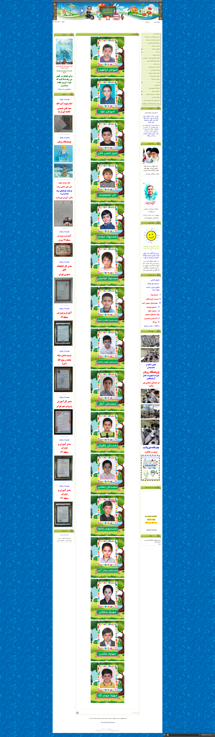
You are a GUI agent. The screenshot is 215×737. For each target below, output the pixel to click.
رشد (159, 544)
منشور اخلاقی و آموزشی (154, 43)
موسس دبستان (156, 46)
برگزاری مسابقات (155, 79)
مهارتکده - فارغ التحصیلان (153, 94)
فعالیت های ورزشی (155, 76)
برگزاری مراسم (156, 91)
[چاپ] (77, 713)
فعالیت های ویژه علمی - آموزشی (151, 58)
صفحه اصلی (157, 22)
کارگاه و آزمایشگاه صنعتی (153, 61)
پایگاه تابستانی (156, 97)
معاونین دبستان (156, 49)
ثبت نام (148, 22)
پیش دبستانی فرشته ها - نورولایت (151, 103)
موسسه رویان (156, 55)
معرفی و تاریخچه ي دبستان (153, 40)
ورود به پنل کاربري (143, 0)
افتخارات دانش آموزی (154, 67)
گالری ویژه (157, 85)
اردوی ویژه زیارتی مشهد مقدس (152, 100)
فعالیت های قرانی (155, 70)
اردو (158, 82)
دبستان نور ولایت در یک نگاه (152, 37)
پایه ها (158, 52)
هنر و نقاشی (156, 64)
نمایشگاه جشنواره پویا (154, 88)
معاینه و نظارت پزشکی (154, 73)
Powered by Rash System (108, 722)
